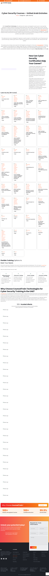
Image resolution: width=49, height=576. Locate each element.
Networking (14, 561)
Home (17, 15)
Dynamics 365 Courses (16, 554)
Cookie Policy (35, 559)
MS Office (14, 559)
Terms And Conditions (36, 561)
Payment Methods (44, 552)
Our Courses (42, 505)
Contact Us (43, 554)
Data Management (16, 552)
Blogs (34, 554)
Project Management (26, 554)
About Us (24, 557)
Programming (25, 552)
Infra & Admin (15, 557)
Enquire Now (25, 559)
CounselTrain (43, 265)
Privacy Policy (35, 557)
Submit (33, 547)
